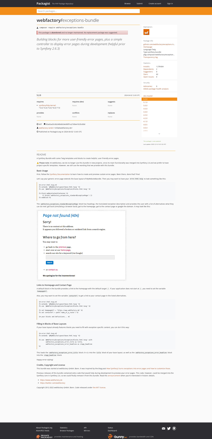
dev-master (148, 96)
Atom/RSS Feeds (42, 430)
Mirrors (87, 430)
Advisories (147, 86)
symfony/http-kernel (47, 105)
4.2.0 (145, 118)
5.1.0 (145, 102)
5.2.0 (145, 99)
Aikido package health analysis (156, 89)
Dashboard (112, 430)
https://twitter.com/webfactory (52, 383)
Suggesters (147, 71)
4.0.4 (145, 128)
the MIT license (99, 387)
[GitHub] (174, 428)
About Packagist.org (44, 427)
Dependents (148, 69)
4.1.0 (145, 121)
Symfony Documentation (60, 174)
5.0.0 (145, 105)
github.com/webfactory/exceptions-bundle (160, 44)
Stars (145, 74)
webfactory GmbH (46, 128)
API (85, 427)
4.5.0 (145, 108)
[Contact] (163, 428)
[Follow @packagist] (169, 428)
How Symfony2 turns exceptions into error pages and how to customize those (138, 368)
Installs (146, 66)
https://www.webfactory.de (51, 380)
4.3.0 (145, 115)
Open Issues (148, 77)
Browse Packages (67, 430)
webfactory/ (49, 20)
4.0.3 (145, 131)
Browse (128, 3)
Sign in (170, 3)
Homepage (147, 47)
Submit (140, 3)
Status (110, 427)
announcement (114, 375)
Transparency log (150, 57)
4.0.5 (145, 124)
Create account (155, 3)
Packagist (43, 3)
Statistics (63, 427)
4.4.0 (145, 112)
